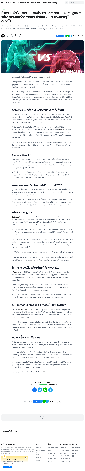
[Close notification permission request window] (26, 458)
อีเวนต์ (45, 3)
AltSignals (47, 77)
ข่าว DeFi (50, 461)
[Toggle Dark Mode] (66, 2)
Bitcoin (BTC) (63, 448)
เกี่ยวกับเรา (38, 458)
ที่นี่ (44, 372)
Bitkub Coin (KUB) (65, 461)
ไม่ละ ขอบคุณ (17, 467)
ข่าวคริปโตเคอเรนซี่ (23, 3)
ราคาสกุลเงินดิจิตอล (53, 448)
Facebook (77, 448)
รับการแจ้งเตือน (7, 467)
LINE (76, 453)
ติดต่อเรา (38, 460)
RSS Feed (38, 455)
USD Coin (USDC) (64, 456)
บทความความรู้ (52, 3)
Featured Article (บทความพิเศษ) (14, 35)
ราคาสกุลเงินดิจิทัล (36, 3)
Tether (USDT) (64, 453)
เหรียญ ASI (15, 272)
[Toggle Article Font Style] (82, 36)
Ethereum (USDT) (64, 450)
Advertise (38, 448)
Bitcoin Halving (52, 459)
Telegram (77, 456)
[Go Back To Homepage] (8, 3)
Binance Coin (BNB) (65, 459)
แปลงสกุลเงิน (51, 456)
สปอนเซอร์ (4, 9)
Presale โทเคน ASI (23, 309)
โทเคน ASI (61, 130)
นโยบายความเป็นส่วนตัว (41, 451)
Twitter (76, 450)
